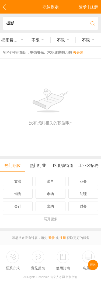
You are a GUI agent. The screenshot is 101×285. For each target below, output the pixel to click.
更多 (51, 219)
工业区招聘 (88, 165)
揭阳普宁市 (10, 40)
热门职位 (13, 165)
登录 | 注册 (88, 6)
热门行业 (38, 165)
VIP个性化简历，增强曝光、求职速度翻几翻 (43, 52)
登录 (51, 238)
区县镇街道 (63, 165)
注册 (63, 238)
